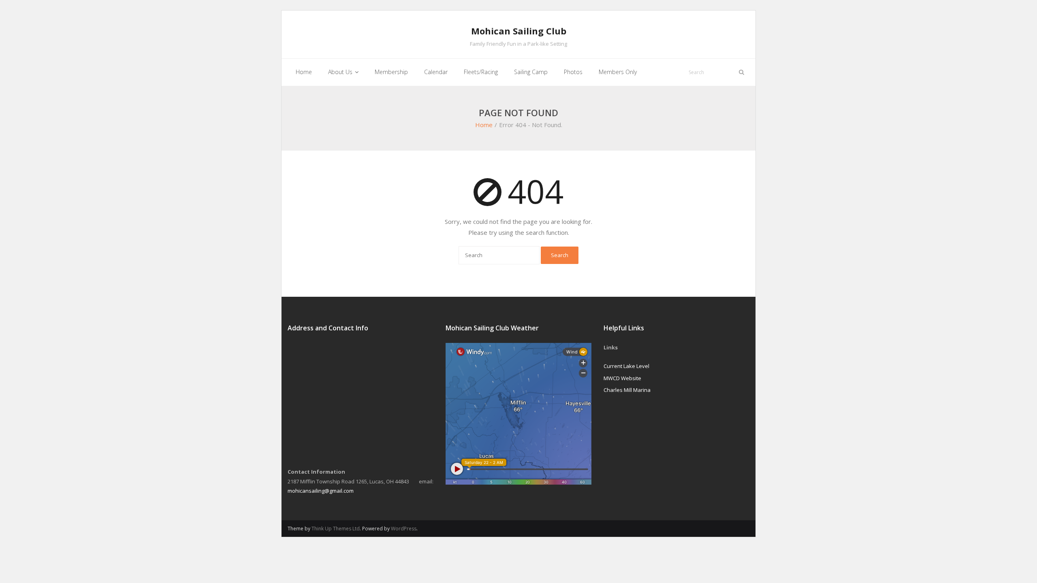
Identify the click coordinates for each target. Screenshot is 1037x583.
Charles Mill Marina (627, 390)
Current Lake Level (626, 366)
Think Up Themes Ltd (336, 528)
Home (484, 125)
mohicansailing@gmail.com (321, 490)
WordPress (403, 528)
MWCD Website (622, 378)
